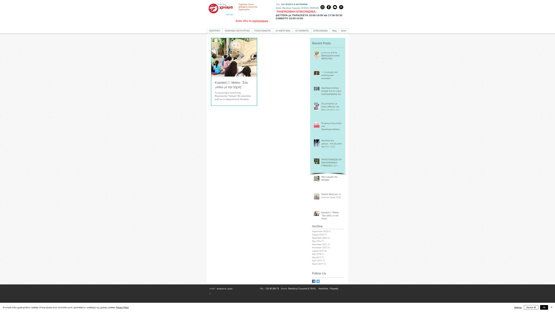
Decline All (531, 307)
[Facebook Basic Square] (313, 281)
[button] (302, 31)
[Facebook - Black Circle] (329, 7)
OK (544, 307)
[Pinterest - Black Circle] (341, 7)
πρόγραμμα (260, 20)
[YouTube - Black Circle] (335, 7)
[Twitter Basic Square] (318, 281)
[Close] (551, 307)
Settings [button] (518, 307)
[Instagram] (322, 7)
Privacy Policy (122, 307)
